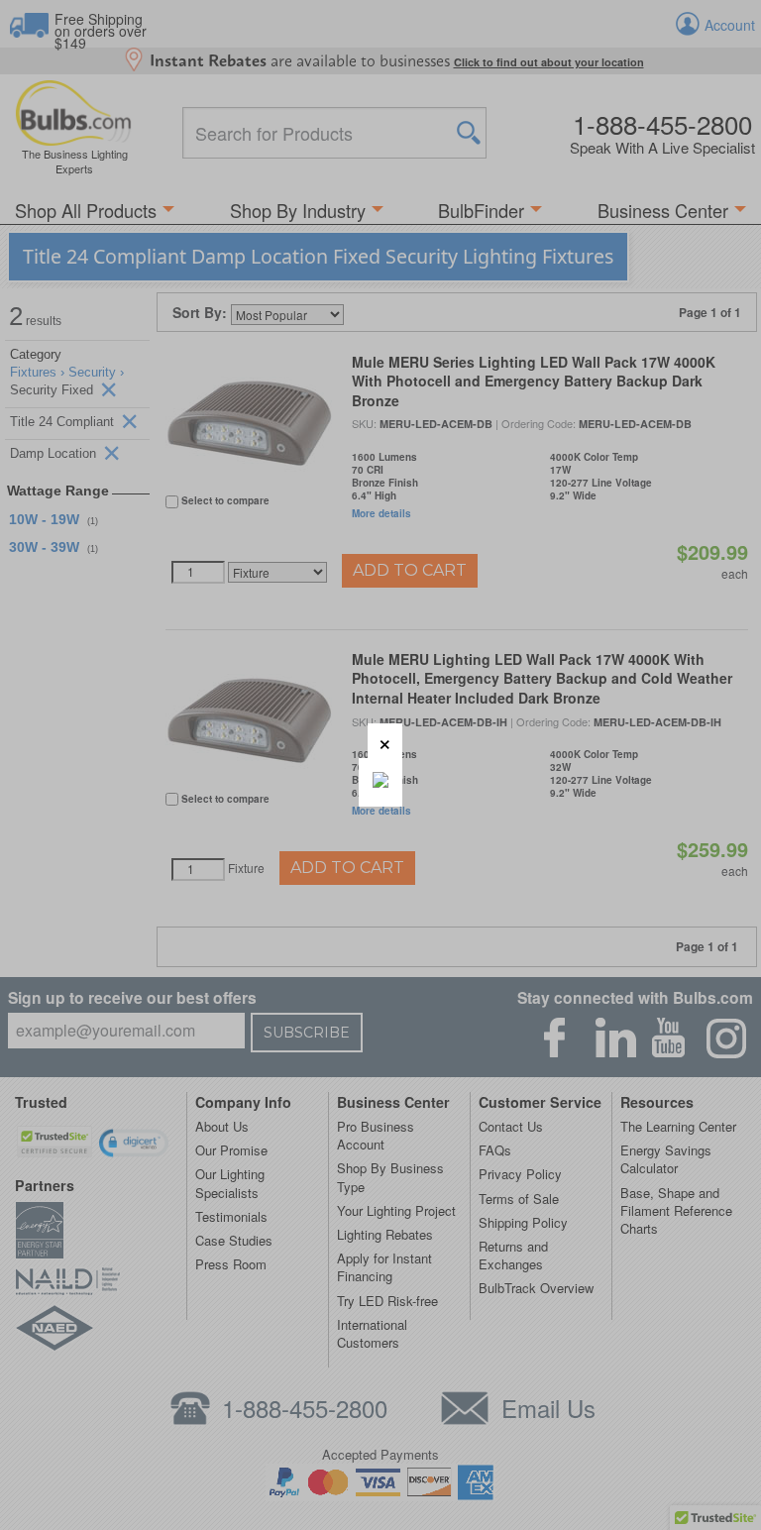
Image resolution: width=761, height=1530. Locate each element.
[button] (385, 740)
